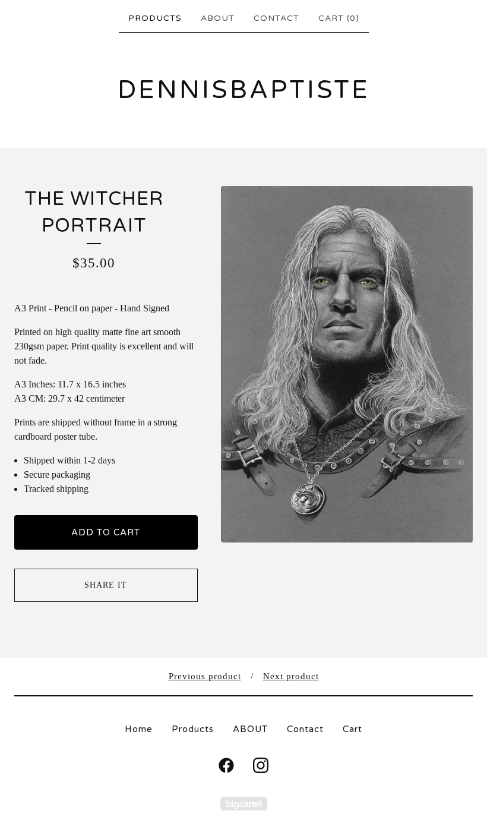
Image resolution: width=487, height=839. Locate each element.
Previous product (205, 676)
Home (139, 729)
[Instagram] (261, 765)
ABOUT (218, 18)
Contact (276, 18)
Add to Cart (105, 532)
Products (155, 18)
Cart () (338, 18)
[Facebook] (226, 765)
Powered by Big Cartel (243, 803)
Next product (291, 676)
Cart (352, 729)
